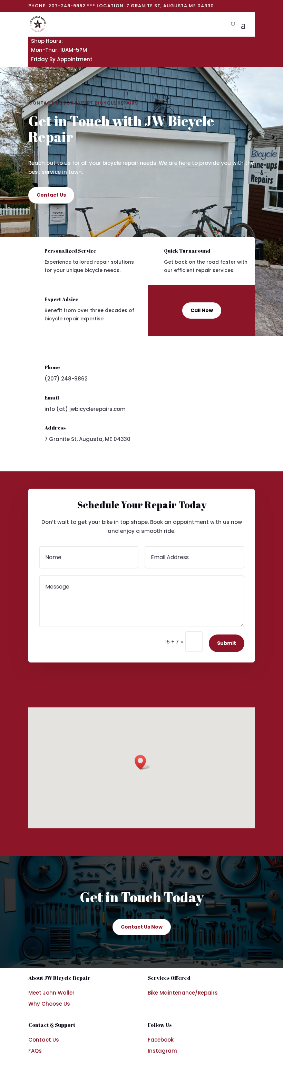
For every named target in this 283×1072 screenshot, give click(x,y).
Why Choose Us (49, 1003)
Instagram (162, 1050)
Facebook (161, 1039)
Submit (226, 643)
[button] (142, 762)
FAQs (35, 1050)
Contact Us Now (142, 926)
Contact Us (51, 194)
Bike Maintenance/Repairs (183, 992)
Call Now (202, 310)
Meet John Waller (51, 992)
